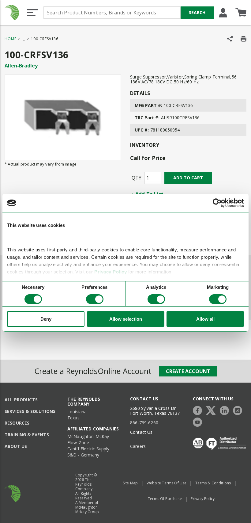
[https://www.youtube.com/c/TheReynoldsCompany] (199, 421)
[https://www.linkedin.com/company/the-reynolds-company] (226, 409)
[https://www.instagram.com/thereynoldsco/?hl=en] (239, 409)
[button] (32, 12)
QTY (136, 177)
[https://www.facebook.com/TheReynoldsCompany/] (199, 409)
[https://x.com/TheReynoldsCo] (212, 409)
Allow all (205, 319)
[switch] (94, 299)
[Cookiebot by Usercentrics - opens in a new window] (217, 203)
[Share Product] (230, 39)
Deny (45, 319)
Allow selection (125, 319)
